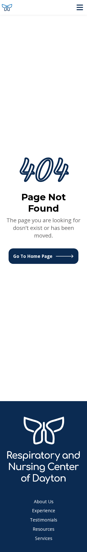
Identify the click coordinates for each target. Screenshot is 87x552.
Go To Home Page (32, 256)
